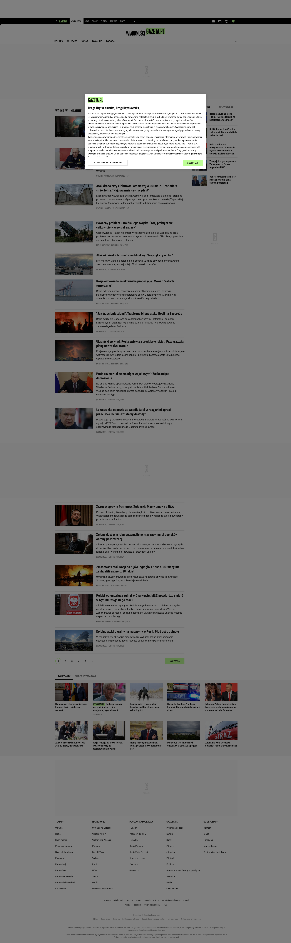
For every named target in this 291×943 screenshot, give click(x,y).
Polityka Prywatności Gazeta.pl (178, 153)
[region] (145, 131)
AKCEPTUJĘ (193, 163)
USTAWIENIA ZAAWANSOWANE (107, 162)
